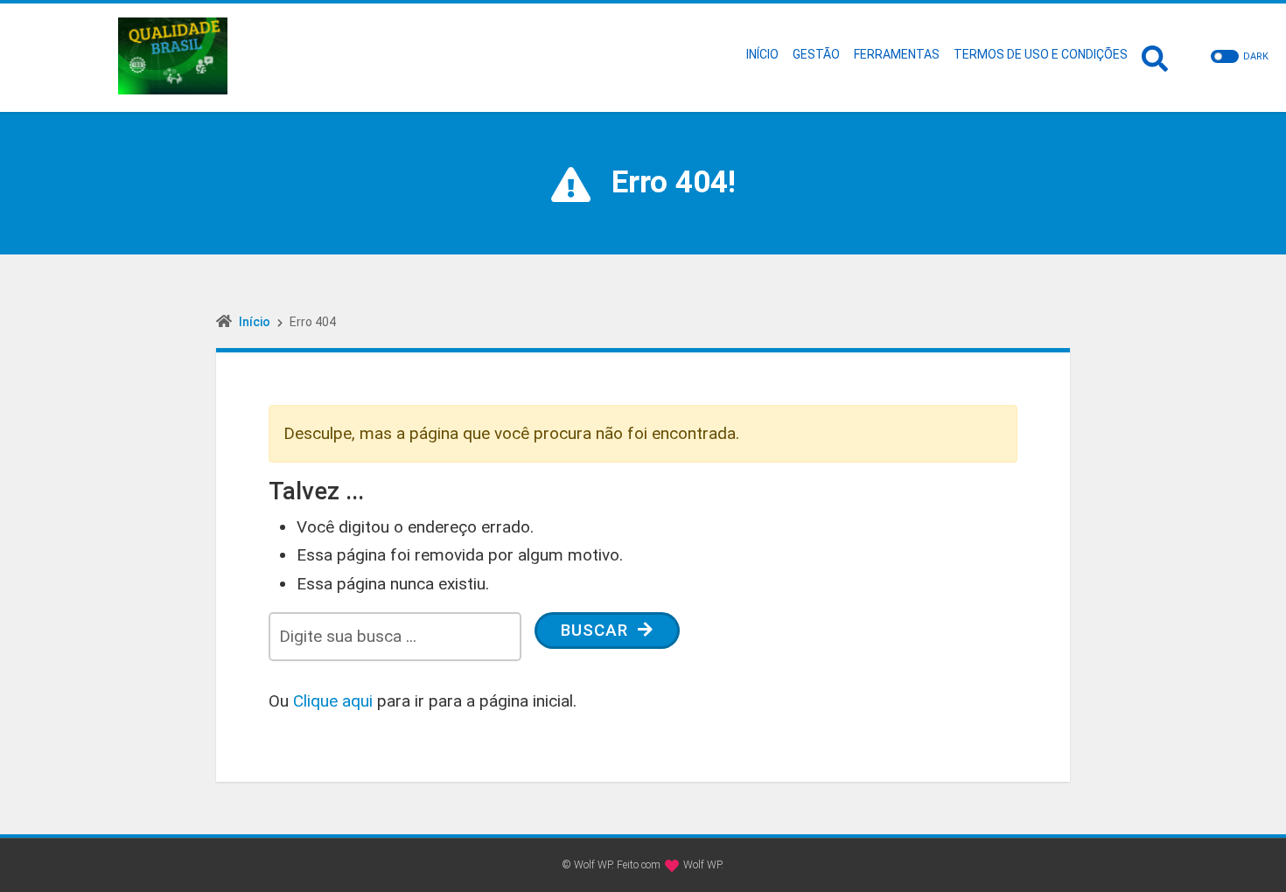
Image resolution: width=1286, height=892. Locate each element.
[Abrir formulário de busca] (1155, 56)
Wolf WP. (703, 865)
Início (254, 322)
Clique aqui (333, 701)
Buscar (597, 630)
